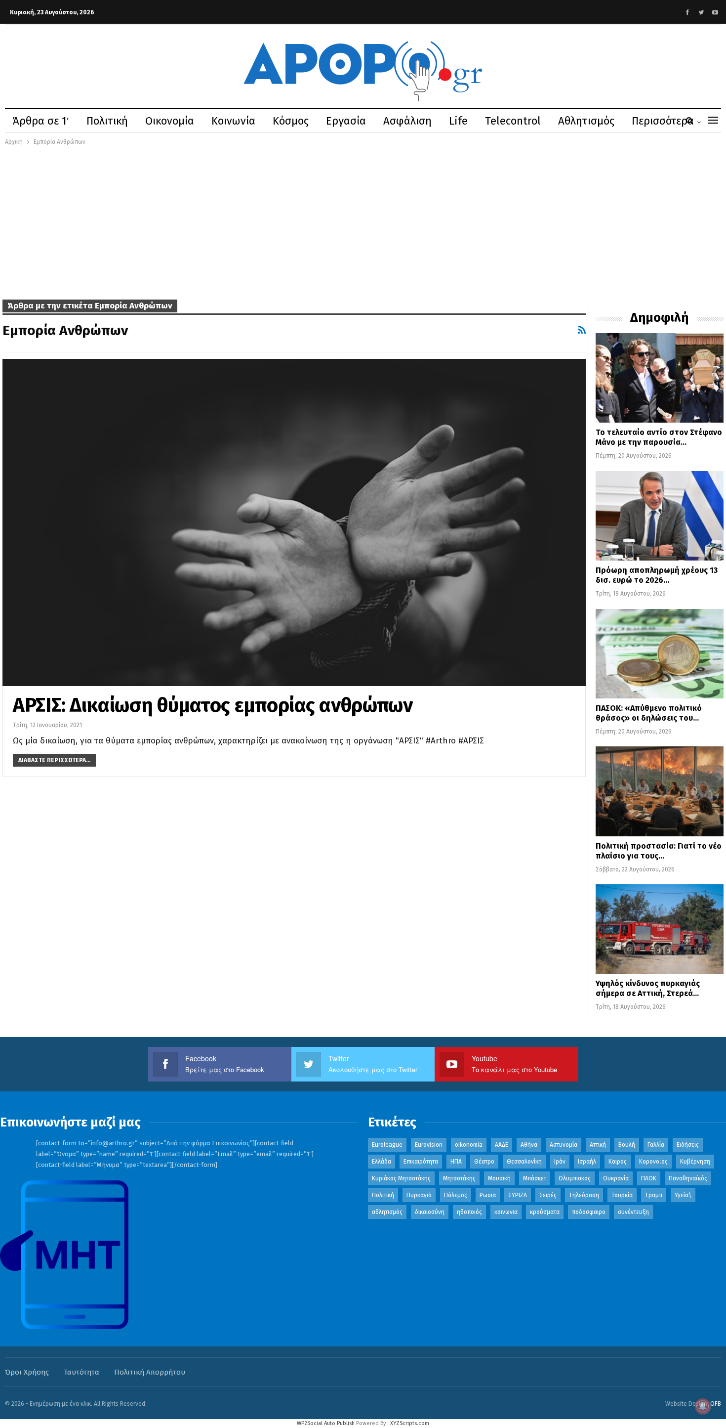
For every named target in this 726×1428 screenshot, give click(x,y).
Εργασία (346, 121)
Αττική (598, 1144)
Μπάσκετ (534, 1178)
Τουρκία (622, 1195)
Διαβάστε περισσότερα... (54, 760)
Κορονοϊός (653, 1161)
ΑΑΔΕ (501, 1144)
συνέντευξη (633, 1212)
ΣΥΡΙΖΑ (517, 1195)
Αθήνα (529, 1144)
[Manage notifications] (703, 1406)
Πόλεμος (455, 1195)
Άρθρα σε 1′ (41, 121)
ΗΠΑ (456, 1161)
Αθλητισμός (586, 121)
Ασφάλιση (407, 121)
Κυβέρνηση (695, 1161)
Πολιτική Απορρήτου (149, 1372)
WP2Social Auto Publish (326, 1423)
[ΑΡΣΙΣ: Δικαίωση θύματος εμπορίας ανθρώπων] (294, 522)
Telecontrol (513, 121)
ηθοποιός (469, 1212)
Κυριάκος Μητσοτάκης (401, 1178)
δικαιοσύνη (429, 1212)
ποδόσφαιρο (588, 1212)
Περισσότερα (663, 121)
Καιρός (617, 1161)
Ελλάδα (381, 1161)
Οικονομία (169, 121)
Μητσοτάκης (459, 1178)
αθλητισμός (387, 1212)
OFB (715, 1403)
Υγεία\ (683, 1195)
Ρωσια (488, 1195)
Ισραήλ (587, 1161)
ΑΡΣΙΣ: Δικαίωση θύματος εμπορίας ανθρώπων (213, 705)
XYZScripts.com (409, 1423)
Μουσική (499, 1178)
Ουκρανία (616, 1178)
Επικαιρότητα (420, 1161)
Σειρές (548, 1195)
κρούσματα (545, 1212)
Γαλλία (655, 1144)
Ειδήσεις (688, 1144)
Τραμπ (653, 1195)
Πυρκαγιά (419, 1195)
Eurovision (429, 1144)
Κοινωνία (233, 121)
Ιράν (559, 1161)
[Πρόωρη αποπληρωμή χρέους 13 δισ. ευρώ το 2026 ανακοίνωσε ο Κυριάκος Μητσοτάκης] (660, 516)
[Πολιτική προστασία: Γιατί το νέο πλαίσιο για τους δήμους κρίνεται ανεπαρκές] (660, 791)
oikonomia (469, 1144)
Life (458, 121)
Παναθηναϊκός (688, 1178)
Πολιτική (107, 121)
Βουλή (626, 1144)
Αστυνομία (563, 1144)
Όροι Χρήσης (27, 1372)
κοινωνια (506, 1212)
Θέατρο (484, 1161)
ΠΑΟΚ (648, 1178)
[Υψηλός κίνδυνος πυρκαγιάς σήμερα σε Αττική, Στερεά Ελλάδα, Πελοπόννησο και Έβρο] (660, 929)
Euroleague (387, 1144)
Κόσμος (291, 121)
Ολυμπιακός (575, 1178)
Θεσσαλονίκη (524, 1161)
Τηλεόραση (584, 1195)
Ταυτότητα (81, 1372)
